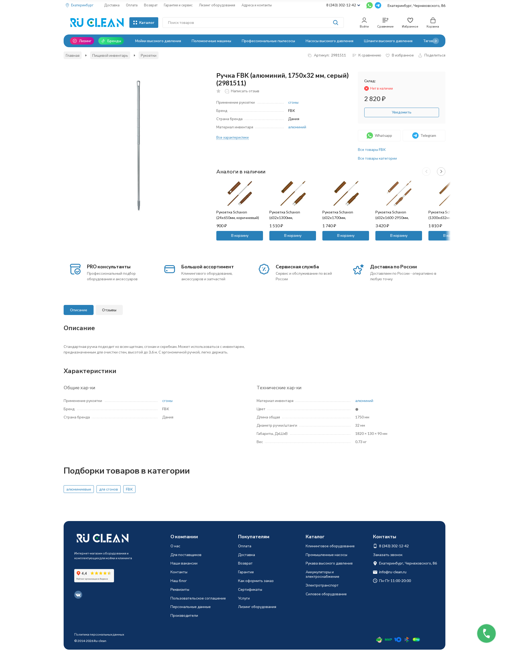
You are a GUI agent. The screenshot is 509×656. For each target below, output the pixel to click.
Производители (184, 615)
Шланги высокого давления (388, 40)
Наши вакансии (184, 563)
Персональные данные (190, 606)
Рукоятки (148, 55)
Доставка (112, 5)
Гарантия (246, 572)
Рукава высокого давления (329, 563)
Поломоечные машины (211, 40)
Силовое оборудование (326, 594)
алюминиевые (78, 489)
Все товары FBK (372, 149)
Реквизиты (179, 589)
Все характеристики (232, 137)
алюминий (297, 127)
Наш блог (178, 580)
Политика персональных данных (99, 634)
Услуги (244, 598)
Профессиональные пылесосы (268, 40)
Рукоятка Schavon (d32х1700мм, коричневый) (337, 217)
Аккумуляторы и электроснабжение (322, 574)
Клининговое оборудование (330, 546)
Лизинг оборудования (217, 5)
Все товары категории (377, 158)
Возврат (150, 5)
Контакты (178, 572)
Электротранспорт (322, 585)
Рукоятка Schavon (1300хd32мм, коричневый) (443, 217)
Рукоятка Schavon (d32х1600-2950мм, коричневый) (392, 217)
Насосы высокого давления (329, 40)
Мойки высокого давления (158, 40)
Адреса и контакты (257, 5)
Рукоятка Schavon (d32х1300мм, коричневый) (284, 217)
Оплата (132, 5)
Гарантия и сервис (178, 5)
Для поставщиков (185, 554)
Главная (73, 55)
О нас (175, 546)
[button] (436, 41)
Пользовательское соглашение (198, 598)
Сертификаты (250, 589)
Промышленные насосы (326, 554)
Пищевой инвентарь (110, 55)
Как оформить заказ (256, 580)
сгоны (293, 102)
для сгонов (108, 489)
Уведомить (401, 112)
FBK (129, 489)
